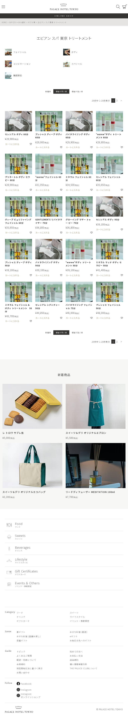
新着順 (48, 91)
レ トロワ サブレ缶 (13, 432)
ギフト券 (31, 22)
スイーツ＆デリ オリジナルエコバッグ (24, 492)
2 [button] (117, 100)
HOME (4, 22)
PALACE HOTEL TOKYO (19, 709)
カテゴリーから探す (17, 22)
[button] (121, 101)
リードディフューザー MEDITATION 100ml (90, 492)
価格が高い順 (77, 91)
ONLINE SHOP (64, 16)
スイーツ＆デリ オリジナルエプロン (86, 432)
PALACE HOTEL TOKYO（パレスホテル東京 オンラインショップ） (64, 7)
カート (124, 6)
